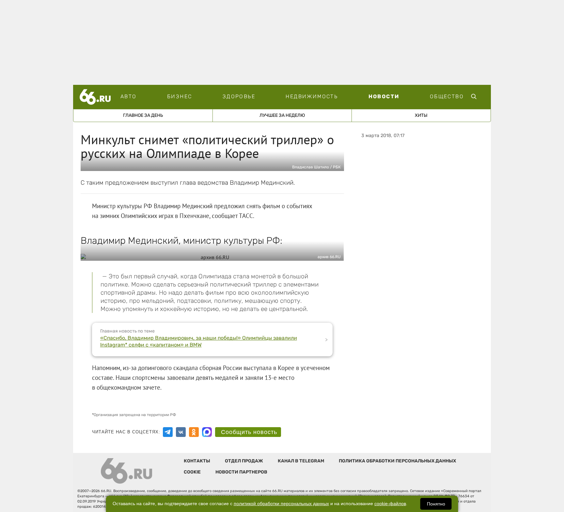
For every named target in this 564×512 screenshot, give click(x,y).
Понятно (436, 503)
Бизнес (179, 96)
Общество (447, 96)
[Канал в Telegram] (168, 432)
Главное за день (143, 115)
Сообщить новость (249, 432)
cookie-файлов (390, 503)
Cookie (192, 472)
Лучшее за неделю (282, 115)
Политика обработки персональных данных (397, 461)
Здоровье (239, 96)
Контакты (197, 461)
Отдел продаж (244, 461)
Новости (384, 96)
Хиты (421, 115)
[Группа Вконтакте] (181, 432)
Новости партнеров (241, 472)
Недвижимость (312, 96)
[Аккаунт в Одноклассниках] (194, 432)
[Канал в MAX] (207, 432)
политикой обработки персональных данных (281, 503)
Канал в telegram (301, 461)
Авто (128, 96)
